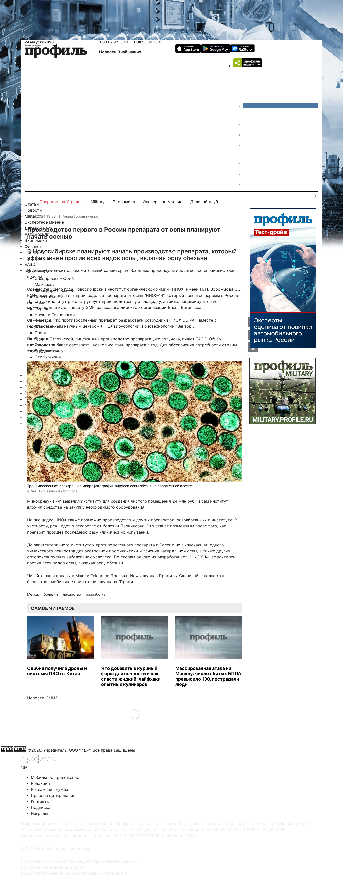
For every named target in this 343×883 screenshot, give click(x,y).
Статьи (32, 204)
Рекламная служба (49, 789)
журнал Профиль (160, 575)
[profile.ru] (247, 173)
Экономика (124, 201)
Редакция (40, 783)
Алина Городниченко (80, 216)
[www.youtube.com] (247, 124)
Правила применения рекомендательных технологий (74, 873)
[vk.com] (280, 105)
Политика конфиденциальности (52, 867)
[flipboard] (247, 183)
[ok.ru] (247, 115)
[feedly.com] (247, 163)
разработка (96, 594)
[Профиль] (56, 52)
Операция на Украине (61, 201)
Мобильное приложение (55, 777)
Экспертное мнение (162, 201)
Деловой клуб (204, 201)
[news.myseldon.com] (247, 144)
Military (98, 201)
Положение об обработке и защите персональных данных (79, 861)
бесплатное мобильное (50, 581)
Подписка (40, 807)
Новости (108, 51)
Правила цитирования (53, 795)
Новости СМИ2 (42, 697)
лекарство (72, 594)
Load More (134, 714)
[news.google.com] (247, 154)
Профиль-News (125, 575)
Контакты (40, 801)
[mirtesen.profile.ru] (247, 134)
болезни (51, 594)
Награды (39, 813)
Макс (80, 575)
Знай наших (129, 51)
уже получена (166, 338)
